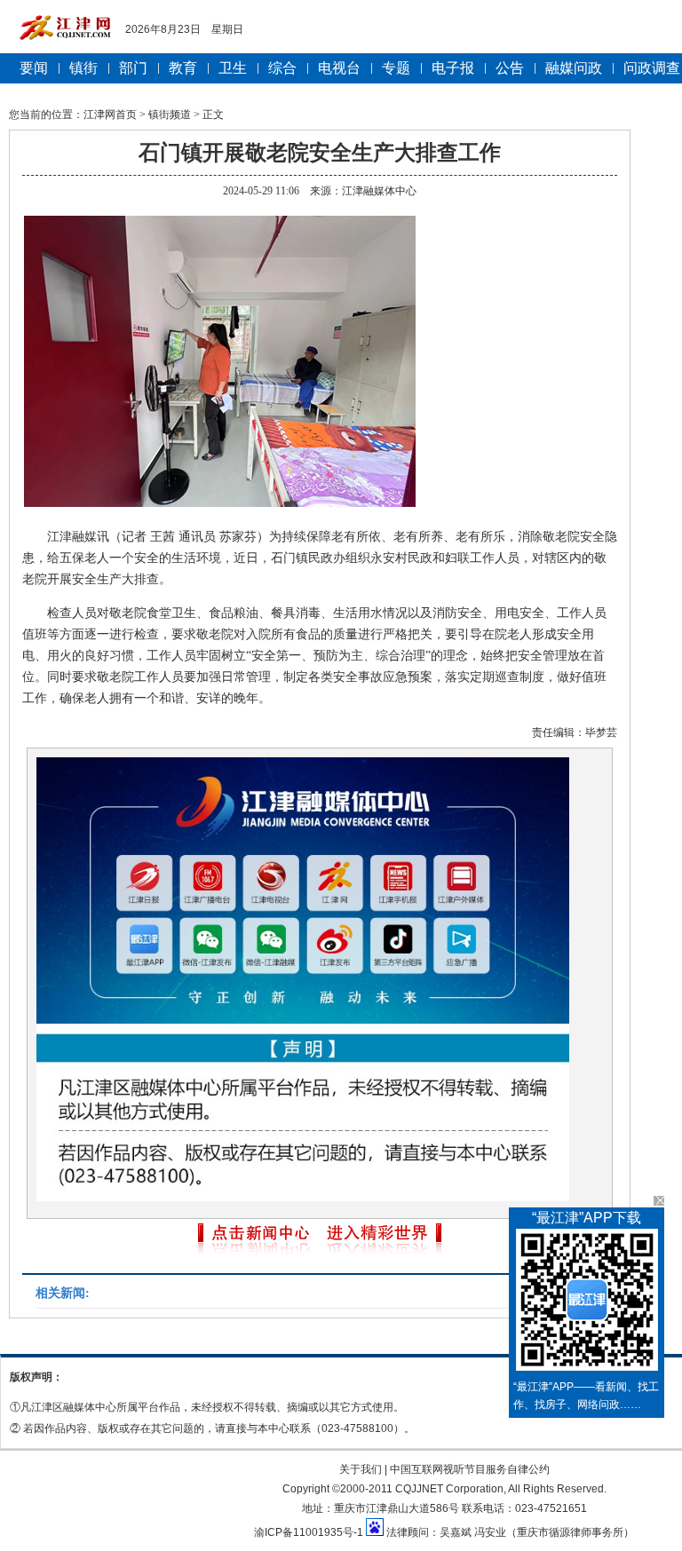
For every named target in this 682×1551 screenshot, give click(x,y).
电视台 (339, 67)
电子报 (453, 67)
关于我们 (360, 1469)
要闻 (34, 67)
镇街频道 (169, 114)
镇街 (83, 67)
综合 (282, 67)
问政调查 (651, 67)
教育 (183, 67)
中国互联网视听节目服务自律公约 (470, 1469)
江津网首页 (110, 114)
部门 (133, 67)
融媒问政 (573, 67)
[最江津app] (586, 1303)
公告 (510, 67)
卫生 (232, 67)
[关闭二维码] (659, 1201)
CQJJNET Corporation (449, 1489)
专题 (396, 67)
